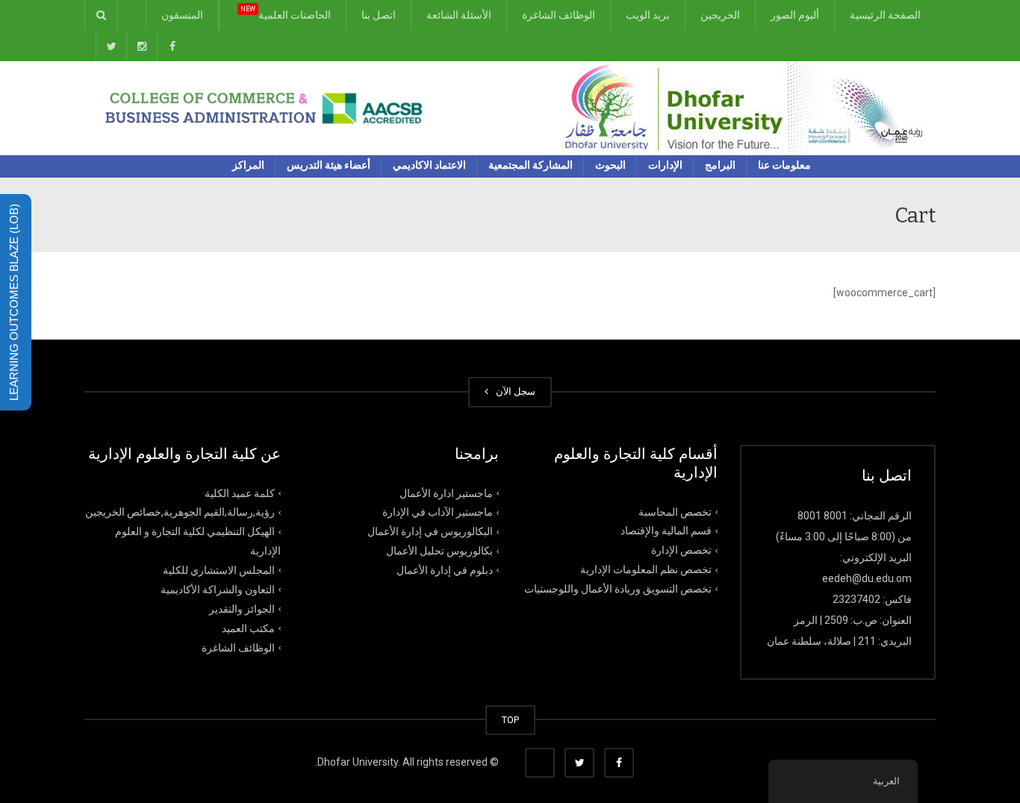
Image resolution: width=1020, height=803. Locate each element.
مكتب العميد (248, 628)
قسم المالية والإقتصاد (666, 531)
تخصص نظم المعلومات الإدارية (646, 569)
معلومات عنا (784, 165)
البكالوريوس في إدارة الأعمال (430, 531)
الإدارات (665, 165)
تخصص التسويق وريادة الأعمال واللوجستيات (618, 589)
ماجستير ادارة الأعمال (446, 493)
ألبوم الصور (795, 15)
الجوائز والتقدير (242, 609)
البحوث (610, 165)
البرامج (720, 165)
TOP (510, 719)
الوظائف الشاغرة (558, 15)
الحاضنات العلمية (285, 13)
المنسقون (182, 15)
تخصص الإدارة (681, 550)
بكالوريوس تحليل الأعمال (439, 551)
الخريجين (720, 15)
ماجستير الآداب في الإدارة (437, 512)
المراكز (248, 165)
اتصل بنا (378, 15)
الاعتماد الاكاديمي (429, 165)
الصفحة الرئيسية (885, 15)
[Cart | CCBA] (749, 107)
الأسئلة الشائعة (458, 15)
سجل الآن (513, 391)
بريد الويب (648, 15)
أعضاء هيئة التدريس (328, 165)
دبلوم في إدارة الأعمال (445, 570)
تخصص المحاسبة (675, 511)
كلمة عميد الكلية (240, 493)
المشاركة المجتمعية (530, 165)
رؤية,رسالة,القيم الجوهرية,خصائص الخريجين (180, 512)
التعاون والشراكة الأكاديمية (218, 590)
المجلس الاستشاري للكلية (219, 570)
